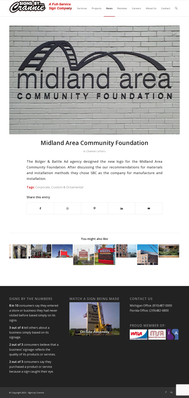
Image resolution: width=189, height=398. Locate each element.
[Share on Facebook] (40, 208)
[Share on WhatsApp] (67, 208)
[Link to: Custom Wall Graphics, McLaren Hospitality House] (169, 251)
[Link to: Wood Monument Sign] (83, 254)
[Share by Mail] (148, 208)
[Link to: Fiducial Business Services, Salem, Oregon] (19, 251)
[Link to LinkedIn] (171, 392)
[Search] (176, 8)
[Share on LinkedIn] (121, 208)
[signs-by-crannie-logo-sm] (40, 8)
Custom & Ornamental (67, 187)
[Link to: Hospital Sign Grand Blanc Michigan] (147, 254)
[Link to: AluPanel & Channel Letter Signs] (62, 251)
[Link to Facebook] (166, 392)
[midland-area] (94, 80)
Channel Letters (96, 151)
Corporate (42, 187)
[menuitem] (69, 8)
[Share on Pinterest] (94, 208)
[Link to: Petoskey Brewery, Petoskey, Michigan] (126, 251)
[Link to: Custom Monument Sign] (104, 254)
